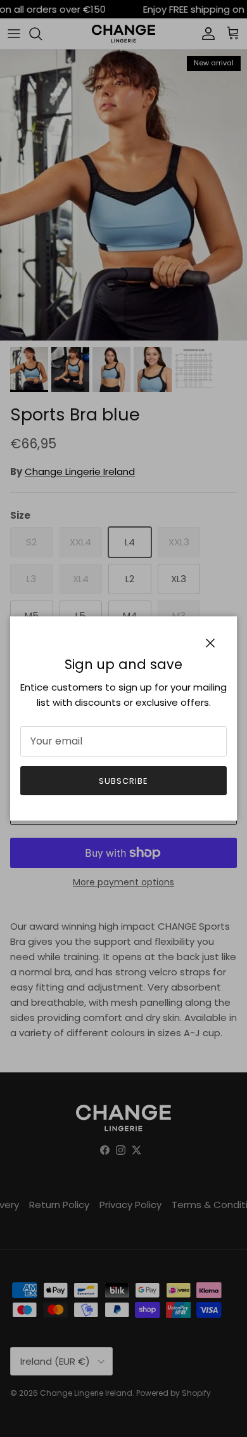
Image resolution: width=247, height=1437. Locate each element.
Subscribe (123, 781)
